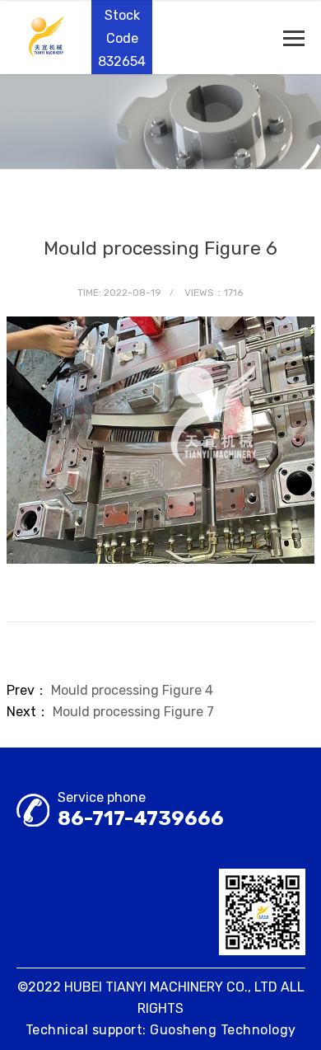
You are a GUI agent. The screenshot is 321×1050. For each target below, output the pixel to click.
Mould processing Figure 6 (160, 248)
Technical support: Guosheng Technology (161, 1030)
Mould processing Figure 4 (132, 690)
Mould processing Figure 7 (133, 712)
